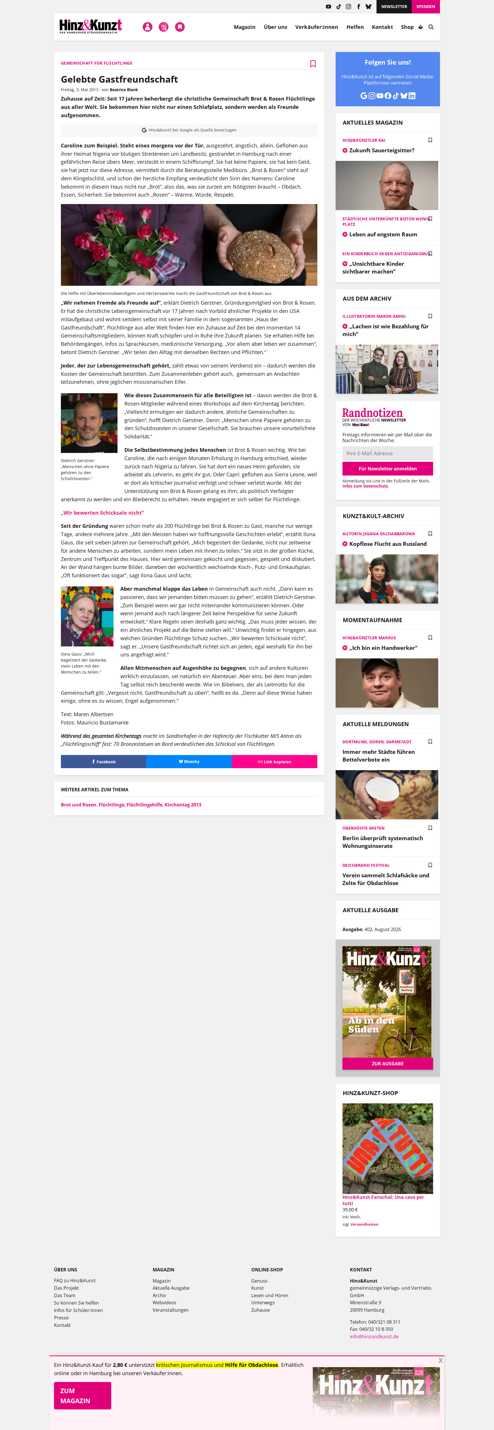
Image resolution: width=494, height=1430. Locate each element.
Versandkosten (364, 1224)
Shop (407, 26)
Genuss (259, 1281)
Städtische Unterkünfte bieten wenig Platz (386, 221)
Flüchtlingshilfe (144, 805)
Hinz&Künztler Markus (369, 637)
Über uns (276, 26)
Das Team (64, 1295)
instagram (349, 6)
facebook (359, 6)
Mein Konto (147, 27)
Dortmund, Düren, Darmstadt (376, 741)
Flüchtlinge (111, 805)
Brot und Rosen (78, 805)
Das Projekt (66, 1288)
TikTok (339, 6)
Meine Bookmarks (180, 27)
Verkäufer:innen (316, 26)
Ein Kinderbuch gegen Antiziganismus (386, 253)
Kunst (257, 1288)
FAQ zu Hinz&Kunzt (75, 1280)
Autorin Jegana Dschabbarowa (378, 533)
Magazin (245, 26)
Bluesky (369, 6)
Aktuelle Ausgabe (171, 1288)
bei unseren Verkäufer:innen (147, 1373)
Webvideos (164, 1302)
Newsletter (394, 6)
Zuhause (260, 1310)
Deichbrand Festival (366, 865)
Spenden (426, 6)
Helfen (355, 26)
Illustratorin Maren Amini (374, 316)
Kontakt (382, 26)
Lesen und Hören (269, 1295)
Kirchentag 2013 (183, 805)
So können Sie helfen (76, 1303)
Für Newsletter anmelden (388, 469)
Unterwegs (263, 1302)
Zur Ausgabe (388, 1063)
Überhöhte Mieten (363, 828)
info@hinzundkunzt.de (374, 1336)
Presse (61, 1318)
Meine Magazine (164, 27)
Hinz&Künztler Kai (364, 140)
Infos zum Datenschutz (365, 486)
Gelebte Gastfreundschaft (119, 79)
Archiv (159, 1295)
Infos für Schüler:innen (78, 1310)
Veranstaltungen (171, 1310)
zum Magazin (75, 1395)
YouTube (329, 6)
